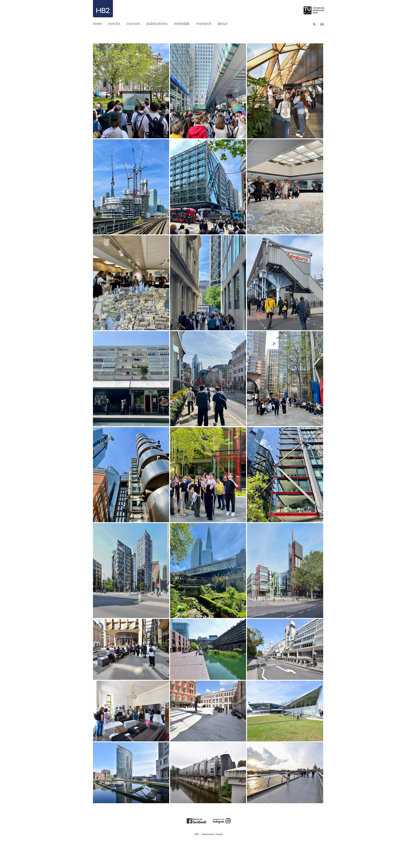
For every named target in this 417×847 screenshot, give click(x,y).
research (203, 23)
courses (133, 23)
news (97, 23)
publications (157, 23)
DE (322, 23)
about (222, 23)
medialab (182, 23)
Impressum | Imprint (212, 834)
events (114, 23)
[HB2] (103, 8)
